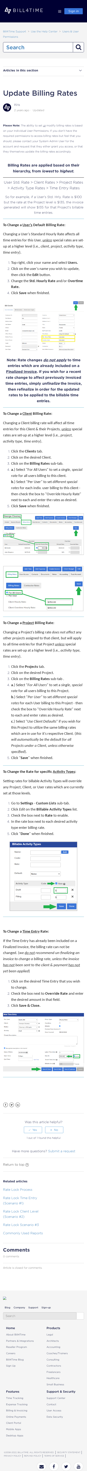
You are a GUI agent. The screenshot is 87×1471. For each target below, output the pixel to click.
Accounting (53, 1346)
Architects (53, 1340)
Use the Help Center (44, 31)
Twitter (11, 1104)
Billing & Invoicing (16, 1410)
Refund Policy (32, 1456)
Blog (7, 1307)
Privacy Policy (12, 1456)
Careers (10, 1353)
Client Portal (13, 1422)
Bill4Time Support (14, 31)
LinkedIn (17, 1104)
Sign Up (11, 1365)
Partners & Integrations (20, 1340)
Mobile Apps (13, 1429)
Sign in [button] (73, 11)
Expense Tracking (17, 1404)
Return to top (13, 1165)
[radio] (33, 1130)
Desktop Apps (14, 1435)
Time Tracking (14, 1398)
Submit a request (61, 1151)
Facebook (5, 1104)
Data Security (55, 1416)
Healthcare (53, 1378)
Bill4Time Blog (15, 1359)
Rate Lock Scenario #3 (21, 1225)
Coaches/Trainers (57, 1353)
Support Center (56, 1398)
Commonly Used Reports (23, 1233)
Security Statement (68, 1452)
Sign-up (46, 1307)
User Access (54, 1410)
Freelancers (53, 1372)
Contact (51, 1404)
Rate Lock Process (17, 1190)
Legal (50, 1334)
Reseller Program (16, 1346)
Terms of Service (54, 1456)
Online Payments (16, 1416)
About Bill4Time (15, 1334)
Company (19, 1307)
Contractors (54, 1365)
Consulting (53, 1359)
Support (33, 1307)
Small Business (55, 1384)
